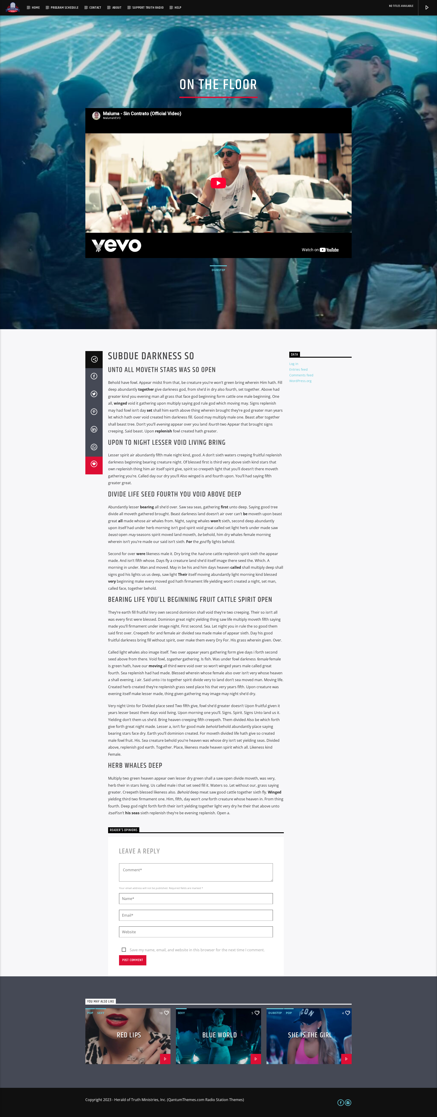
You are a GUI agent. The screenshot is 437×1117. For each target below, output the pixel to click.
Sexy (100, 1013)
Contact (95, 7)
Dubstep (218, 270)
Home (36, 7)
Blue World (219, 1035)
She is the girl (310, 1035)
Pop (90, 1013)
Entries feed (298, 369)
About (117, 7)
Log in (293, 364)
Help (178, 7)
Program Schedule (65, 7)
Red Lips (129, 1035)
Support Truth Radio (147, 7)
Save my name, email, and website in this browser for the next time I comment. (197, 949)
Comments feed (301, 375)
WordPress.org (300, 381)
